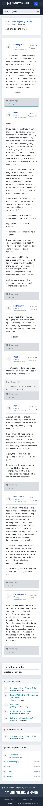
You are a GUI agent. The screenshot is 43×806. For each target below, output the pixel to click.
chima (9, 771)
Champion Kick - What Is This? (23, 688)
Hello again (14, 704)
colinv (9, 767)
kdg (12, 700)
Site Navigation (11, 11)
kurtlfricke (13, 755)
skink (13, 690)
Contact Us (27, 799)
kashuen (10, 776)
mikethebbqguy (13, 762)
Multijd (13, 720)
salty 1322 (15, 713)
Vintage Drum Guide (11, 799)
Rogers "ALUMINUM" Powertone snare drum (24, 696)
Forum (6, 22)
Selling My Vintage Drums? (21, 718)
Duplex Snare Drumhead (20, 711)
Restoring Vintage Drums (22, 22)
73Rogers (14, 707)
